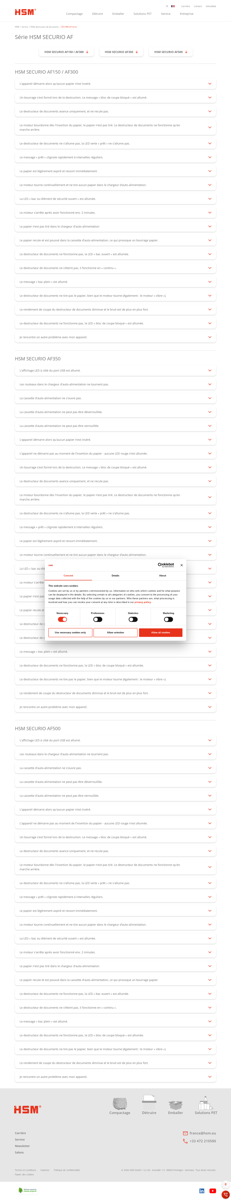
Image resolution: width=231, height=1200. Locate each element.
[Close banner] (182, 565)
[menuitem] (74, 13)
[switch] (97, 619)
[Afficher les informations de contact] (226, 1195)
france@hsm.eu (203, 1133)
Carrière (185, 6)
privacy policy (143, 602)
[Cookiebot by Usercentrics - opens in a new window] (160, 565)
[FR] (173, 6)
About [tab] (162, 575)
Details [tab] (115, 575)
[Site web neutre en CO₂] (27, 1190)
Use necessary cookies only (70, 632)
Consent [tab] (68, 575)
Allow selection (115, 632)
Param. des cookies (24, 1174)
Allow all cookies (160, 632)
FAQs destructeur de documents (44, 26)
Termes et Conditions (25, 1170)
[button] (167, 6)
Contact (198, 6)
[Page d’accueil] (25, 11)
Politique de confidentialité (67, 1170)
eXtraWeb (211, 6)
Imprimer (45, 1170)
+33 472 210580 (203, 1141)
